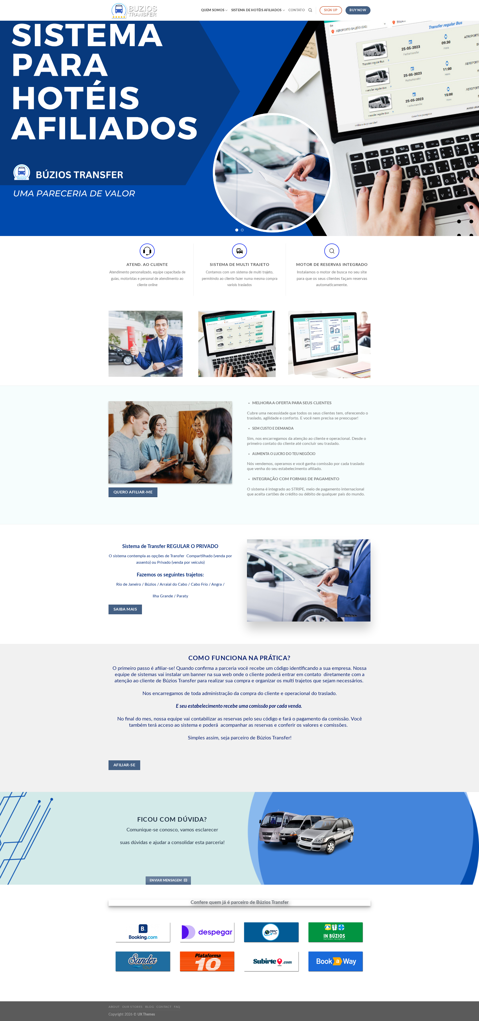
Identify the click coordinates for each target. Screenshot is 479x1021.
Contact (163, 1006)
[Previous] (15, 128)
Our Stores (132, 1006)
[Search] (310, 10)
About (114, 1006)
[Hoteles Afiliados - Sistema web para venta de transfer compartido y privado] (133, 10)
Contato (296, 10)
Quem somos (213, 10)
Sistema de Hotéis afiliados (256, 10)
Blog (149, 1006)
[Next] (463, 128)
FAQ (177, 1006)
